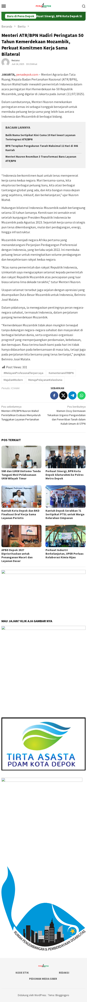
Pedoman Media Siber (43, 979)
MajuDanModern (13, 380)
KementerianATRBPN (61, 373)
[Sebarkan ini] (54, 395)
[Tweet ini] (63, 395)
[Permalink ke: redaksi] (5, 62)
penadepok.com (27, 74)
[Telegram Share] (72, 395)
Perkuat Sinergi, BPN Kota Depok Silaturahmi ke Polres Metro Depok (65, 474)
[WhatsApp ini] (81, 395)
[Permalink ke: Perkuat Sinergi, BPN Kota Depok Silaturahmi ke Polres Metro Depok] (66, 457)
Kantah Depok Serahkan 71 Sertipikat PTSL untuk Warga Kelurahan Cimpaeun (65, 514)
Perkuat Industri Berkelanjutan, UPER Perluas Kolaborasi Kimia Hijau (65, 553)
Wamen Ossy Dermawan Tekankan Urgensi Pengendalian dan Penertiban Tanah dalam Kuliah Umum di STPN (66, 415)
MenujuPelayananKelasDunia (45, 380)
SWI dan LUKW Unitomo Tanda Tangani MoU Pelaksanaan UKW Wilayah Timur (21, 474)
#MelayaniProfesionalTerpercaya (23, 373)
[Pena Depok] (43, 5)
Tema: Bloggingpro (58, 995)
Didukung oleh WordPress (32, 995)
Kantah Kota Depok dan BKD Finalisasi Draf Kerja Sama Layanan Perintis (20, 514)
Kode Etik (22, 972)
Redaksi (64, 972)
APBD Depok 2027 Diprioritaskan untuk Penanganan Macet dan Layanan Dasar (17, 555)
